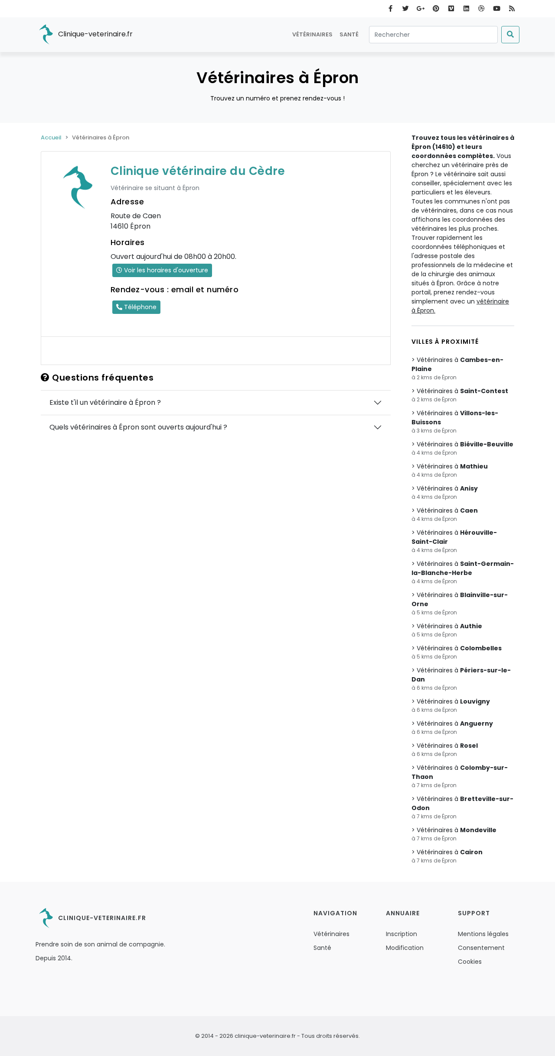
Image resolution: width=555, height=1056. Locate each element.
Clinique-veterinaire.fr (94, 34)
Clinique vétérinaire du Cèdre (198, 171)
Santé (349, 34)
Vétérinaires (312, 34)
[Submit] (510, 34)
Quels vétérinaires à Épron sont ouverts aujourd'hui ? (138, 427)
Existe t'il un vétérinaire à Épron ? (105, 402)
